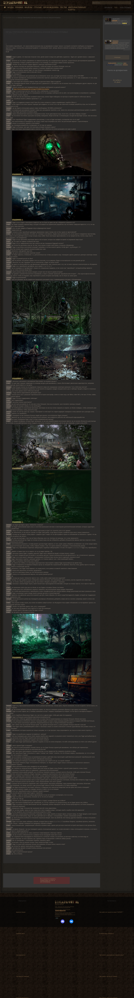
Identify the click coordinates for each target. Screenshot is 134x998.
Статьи (37, 7)
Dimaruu (125, 65)
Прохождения (50, 7)
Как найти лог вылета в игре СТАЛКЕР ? (111, 912)
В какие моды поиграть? (106, 933)
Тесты (63, 7)
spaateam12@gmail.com (60, 910)
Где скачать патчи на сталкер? (108, 976)
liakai (125, 63)
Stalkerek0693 (112, 63)
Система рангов (20, 955)
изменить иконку (108, 20)
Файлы (28, 7)
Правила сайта (20, 933)
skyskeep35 (110, 65)
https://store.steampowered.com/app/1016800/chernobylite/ (31, 89)
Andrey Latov (118, 65)
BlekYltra (119, 63)
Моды (10, 7)
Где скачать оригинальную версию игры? (111, 955)
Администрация (20, 912)
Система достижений (22, 976)
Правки (19, 7)
